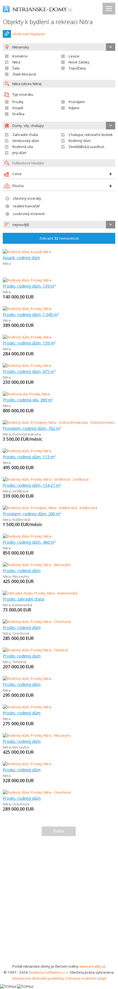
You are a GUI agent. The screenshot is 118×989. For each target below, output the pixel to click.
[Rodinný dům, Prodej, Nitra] (27, 280)
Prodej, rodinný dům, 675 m (29, 371)
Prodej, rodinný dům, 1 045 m (31, 314)
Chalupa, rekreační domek (91, 134)
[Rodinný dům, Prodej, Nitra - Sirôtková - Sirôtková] (46, 479)
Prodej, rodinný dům (22, 570)
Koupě (17, 107)
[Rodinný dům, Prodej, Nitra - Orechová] (37, 621)
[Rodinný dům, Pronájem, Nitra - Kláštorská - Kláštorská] (50, 507)
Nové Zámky (79, 62)
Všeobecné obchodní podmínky (38, 978)
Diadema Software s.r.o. (49, 972)
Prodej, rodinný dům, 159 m (29, 343)
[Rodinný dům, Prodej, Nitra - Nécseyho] (37, 564)
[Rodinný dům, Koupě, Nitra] (27, 251)
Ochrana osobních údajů (85, 978)
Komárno (20, 56)
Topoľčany (77, 68)
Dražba (18, 113)
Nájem (74, 107)
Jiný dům (19, 152)
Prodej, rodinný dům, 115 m (29, 456)
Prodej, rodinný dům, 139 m (29, 286)
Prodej (17, 101)
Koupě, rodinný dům (21, 257)
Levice (74, 56)
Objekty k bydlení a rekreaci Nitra (48, 22)
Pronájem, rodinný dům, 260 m (32, 513)
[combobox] (59, 224)
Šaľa (15, 68)
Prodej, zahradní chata (23, 599)
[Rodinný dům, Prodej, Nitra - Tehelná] (35, 650)
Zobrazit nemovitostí (59, 238)
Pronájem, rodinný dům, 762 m (32, 428)
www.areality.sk (92, 966)
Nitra (16, 62)
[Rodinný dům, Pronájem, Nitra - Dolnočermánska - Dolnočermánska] (59, 422)
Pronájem (77, 101)
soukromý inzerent (28, 213)
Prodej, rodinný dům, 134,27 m (32, 485)
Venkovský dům (25, 140)
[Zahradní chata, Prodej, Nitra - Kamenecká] (40, 593)
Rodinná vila (22, 146)
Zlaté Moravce (24, 74)
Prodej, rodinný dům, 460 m (29, 542)
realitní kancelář (26, 206)
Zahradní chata (25, 134)
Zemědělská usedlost (86, 146)
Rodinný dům (80, 140)
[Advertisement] (59, 902)
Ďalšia (58, 831)
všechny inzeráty (27, 198)
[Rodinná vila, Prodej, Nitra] (26, 393)
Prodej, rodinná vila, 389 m (28, 399)
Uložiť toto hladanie (28, 33)
